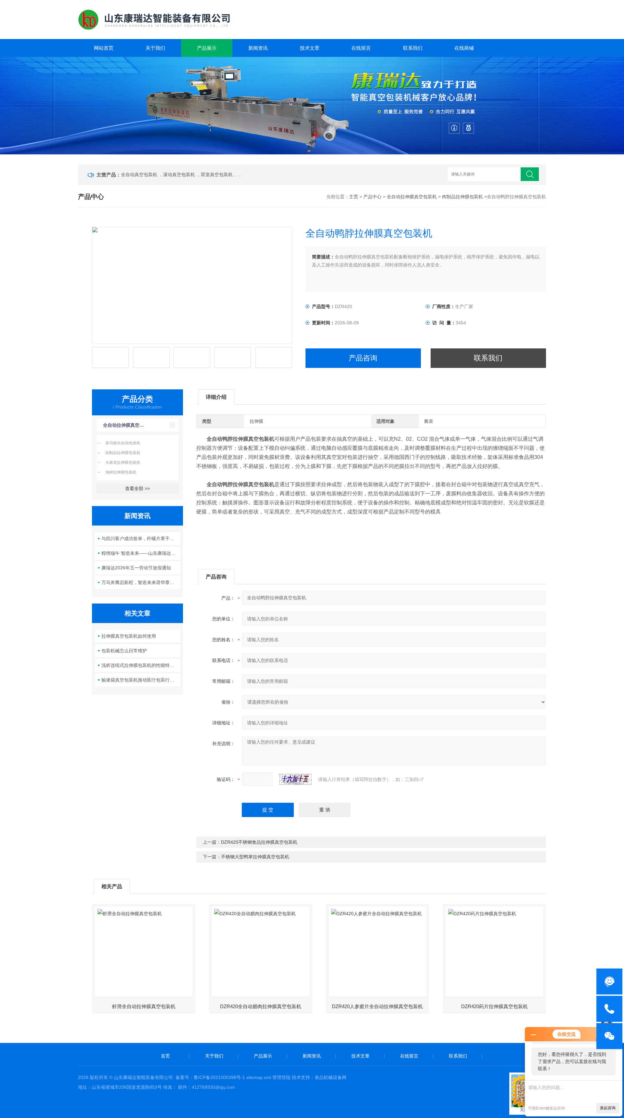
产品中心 (372, 196)
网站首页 (103, 48)
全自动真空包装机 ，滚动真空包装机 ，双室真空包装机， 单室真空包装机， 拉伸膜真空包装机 (181, 174)
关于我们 (155, 48)
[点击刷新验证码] (295, 779)
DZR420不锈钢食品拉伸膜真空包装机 (259, 842)
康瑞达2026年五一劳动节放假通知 (136, 567)
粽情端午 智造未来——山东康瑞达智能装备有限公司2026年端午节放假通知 (140, 553)
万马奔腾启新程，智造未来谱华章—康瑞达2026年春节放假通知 (140, 582)
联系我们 (412, 48)
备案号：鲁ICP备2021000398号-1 (210, 1077)
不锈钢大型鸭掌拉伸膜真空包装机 (255, 856)
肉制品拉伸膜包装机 (462, 196)
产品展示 (206, 48)
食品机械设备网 (330, 1077)
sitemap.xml (258, 1077)
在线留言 (361, 48)
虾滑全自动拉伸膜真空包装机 (144, 1006)
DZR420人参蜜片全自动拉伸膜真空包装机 (377, 1006)
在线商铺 (464, 48)
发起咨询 (608, 1108)
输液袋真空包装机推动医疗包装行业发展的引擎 (140, 679)
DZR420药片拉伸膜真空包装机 (494, 1006)
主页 (353, 196)
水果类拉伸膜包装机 (122, 462)
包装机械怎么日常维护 (124, 650)
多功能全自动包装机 (122, 443)
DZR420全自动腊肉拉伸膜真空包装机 (260, 1006)
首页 (165, 1056)
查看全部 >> (137, 488)
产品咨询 (363, 358)
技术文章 (309, 48)
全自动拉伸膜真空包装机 (412, 196)
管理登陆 (281, 1077)
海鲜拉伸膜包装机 (120, 472)
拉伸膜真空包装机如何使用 (128, 636)
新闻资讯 (258, 48)
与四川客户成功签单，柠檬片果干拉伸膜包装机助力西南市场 (140, 538)
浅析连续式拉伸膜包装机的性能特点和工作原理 (140, 665)
